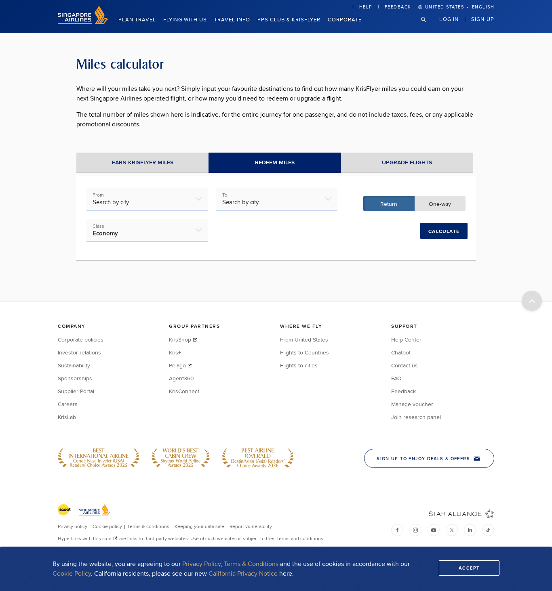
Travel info (232, 19)
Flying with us (185, 19)
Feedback (398, 7)
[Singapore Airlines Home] (83, 22)
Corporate (345, 19)
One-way (440, 204)
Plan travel (137, 19)
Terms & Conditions (251, 563)
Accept (469, 568)
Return (388, 204)
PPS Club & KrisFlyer (288, 19)
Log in (449, 19)
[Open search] (428, 25)
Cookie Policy (72, 573)
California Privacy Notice (243, 573)
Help (365, 7)
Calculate (443, 231)
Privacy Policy (201, 563)
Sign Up (482, 19)
